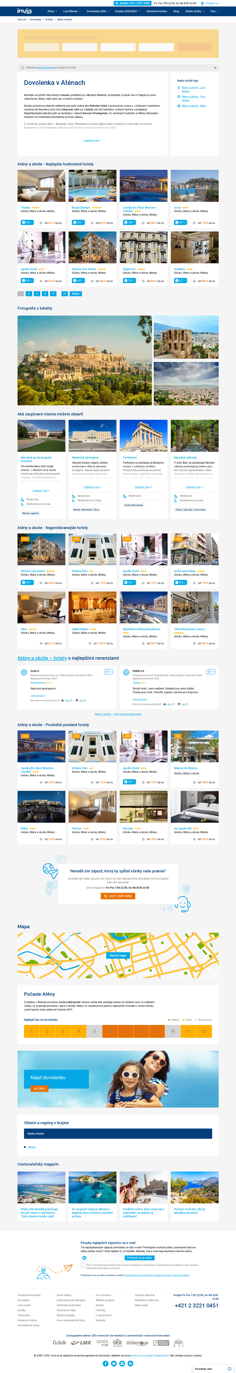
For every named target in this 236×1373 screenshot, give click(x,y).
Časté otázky (64, 1295)
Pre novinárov (103, 1295)
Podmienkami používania (137, 1275)
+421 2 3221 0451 (197, 1305)
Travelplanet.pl (160, 1355)
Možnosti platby (66, 1315)
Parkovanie (24, 1315)
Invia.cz (135, 1355)
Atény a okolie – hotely (42, 658)
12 (65, 293)
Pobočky (101, 1310)
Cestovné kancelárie (29, 1295)
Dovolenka (36, 19)
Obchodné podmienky (69, 1305)
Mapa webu (141, 1305)
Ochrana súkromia (145, 1295)
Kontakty (101, 1320)
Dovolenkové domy (28, 1325)
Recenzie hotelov (157, 11)
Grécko (49, 19)
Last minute (24, 1305)
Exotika (22, 1310)
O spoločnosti (104, 1315)
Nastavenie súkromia (147, 1300)
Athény (32, 1147)
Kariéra (100, 1305)
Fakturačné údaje (66, 1310)
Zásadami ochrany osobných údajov (171, 1275)
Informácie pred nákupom (71, 1300)
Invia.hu (145, 1355)
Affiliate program (105, 1300)
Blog (176, 11)
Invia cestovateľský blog (71, 1320)
